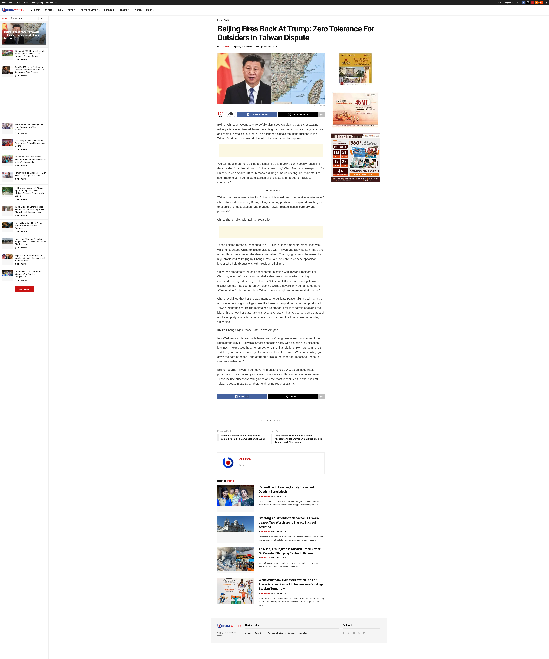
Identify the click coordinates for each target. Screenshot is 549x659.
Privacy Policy (37, 3)
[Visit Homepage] (13, 10)
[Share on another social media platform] (321, 114)
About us (12, 3)
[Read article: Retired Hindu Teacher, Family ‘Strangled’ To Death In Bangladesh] (235, 498)
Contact (27, 3)
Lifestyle (123, 10)
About (247, 633)
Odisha (48, 10)
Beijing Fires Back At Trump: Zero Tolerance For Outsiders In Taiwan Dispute (22, 35)
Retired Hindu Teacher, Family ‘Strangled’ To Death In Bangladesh (28, 274)
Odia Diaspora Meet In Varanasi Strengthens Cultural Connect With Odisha (30, 143)
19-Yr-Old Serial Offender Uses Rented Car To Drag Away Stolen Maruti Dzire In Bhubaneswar (29, 209)
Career (20, 3)
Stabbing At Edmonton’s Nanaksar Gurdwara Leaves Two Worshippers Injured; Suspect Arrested (289, 522)
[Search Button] (546, 2)
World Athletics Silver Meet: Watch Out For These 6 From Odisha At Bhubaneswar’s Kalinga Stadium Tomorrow (291, 584)
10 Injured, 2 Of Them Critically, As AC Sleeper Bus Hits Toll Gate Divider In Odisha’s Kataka (30, 53)
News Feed (304, 633)
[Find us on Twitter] (528, 2)
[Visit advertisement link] (355, 70)
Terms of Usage (51, 3)
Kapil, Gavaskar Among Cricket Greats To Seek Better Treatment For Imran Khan (30, 258)
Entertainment (89, 10)
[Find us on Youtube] (532, 2)
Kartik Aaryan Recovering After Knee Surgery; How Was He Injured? (29, 127)
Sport (71, 10)
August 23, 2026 (279, 496)
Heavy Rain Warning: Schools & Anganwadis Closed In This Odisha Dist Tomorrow (30, 241)
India (60, 10)
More (149, 10)
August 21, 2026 (279, 593)
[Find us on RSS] (537, 2)
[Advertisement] (24, 100)
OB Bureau (224, 47)
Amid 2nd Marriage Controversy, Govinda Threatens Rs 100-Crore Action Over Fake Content (29, 69)
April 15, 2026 (239, 47)
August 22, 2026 (279, 531)
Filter (42, 18)
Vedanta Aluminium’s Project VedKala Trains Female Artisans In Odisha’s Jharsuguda (30, 159)
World (138, 10)
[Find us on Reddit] (541, 2)
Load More (24, 289)
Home (4, 3)
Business (109, 10)
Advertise (259, 633)
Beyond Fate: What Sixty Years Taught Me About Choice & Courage (28, 225)
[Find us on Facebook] (523, 2)
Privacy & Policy (275, 633)
